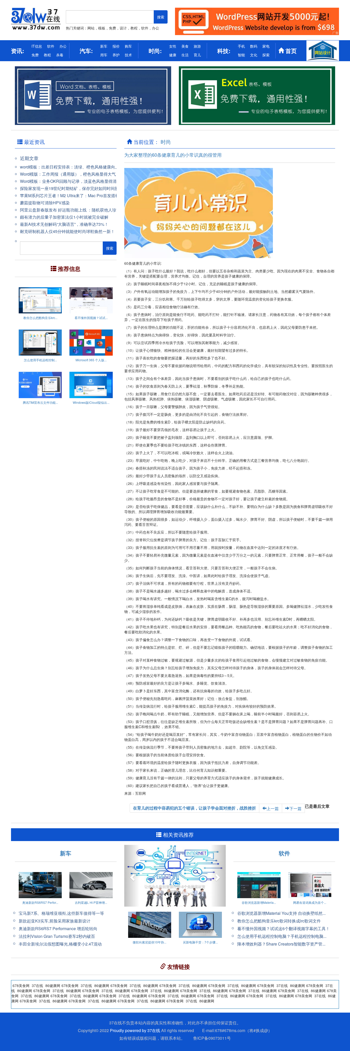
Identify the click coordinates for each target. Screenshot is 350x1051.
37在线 (222, 995)
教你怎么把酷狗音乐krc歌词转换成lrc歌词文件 (279, 921)
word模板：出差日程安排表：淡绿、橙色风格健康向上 (69, 167)
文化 (253, 54)
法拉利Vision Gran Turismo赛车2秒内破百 (57, 936)
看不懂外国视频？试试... (91, 317)
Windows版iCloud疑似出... (91, 402)
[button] (131, 876)
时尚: (155, 51)
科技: (223, 51)
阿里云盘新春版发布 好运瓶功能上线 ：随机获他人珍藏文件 (74, 210)
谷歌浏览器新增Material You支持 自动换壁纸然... (281, 913)
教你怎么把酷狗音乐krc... (40, 317)
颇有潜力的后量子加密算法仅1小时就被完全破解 (64, 217)
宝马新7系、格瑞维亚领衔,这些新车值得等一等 (61, 913)
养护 (116, 54)
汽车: (86, 51)
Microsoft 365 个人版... (91, 360)
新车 (103, 46)
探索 (266, 54)
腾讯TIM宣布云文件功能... (40, 402)
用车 (103, 54)
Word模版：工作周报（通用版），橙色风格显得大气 (68, 174)
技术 (128, 54)
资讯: (17, 51)
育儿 (197, 54)
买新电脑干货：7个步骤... (200, 942)
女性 (172, 46)
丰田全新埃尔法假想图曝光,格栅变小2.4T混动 (60, 944)
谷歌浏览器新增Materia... (259, 902)
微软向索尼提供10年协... (149, 942)
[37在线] (36, 19)
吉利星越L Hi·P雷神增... (91, 902)
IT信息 (37, 46)
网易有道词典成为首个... (309, 902)
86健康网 (237, 995)
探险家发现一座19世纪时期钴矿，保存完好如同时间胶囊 (71, 188)
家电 (266, 46)
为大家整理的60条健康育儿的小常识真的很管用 (173, 154)
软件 (50, 46)
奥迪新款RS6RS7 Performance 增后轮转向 (58, 928)
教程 (47, 54)
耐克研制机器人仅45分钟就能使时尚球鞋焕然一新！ (67, 231)
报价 (116, 46)
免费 (35, 54)
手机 (241, 46)
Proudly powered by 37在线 (135, 1030)
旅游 (197, 46)
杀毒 (59, 54)
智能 (241, 54)
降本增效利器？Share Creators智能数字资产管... (281, 944)
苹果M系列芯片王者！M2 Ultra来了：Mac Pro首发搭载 (69, 195)
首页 (290, 51)
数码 (253, 46)
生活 (185, 54)
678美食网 (254, 995)
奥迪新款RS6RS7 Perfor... (40, 902)
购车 (128, 46)
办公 (63, 46)
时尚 (166, 141)
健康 (172, 54)
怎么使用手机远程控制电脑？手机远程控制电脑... (281, 936)
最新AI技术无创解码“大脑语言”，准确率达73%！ (64, 224)
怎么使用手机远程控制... (40, 360)
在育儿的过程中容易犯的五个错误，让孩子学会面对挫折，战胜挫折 (194, 808)
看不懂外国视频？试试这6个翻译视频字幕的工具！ (283, 928)
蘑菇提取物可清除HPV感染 (45, 203)
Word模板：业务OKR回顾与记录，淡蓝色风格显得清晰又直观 (76, 181)
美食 (185, 46)
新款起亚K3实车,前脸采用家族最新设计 (54, 921)
